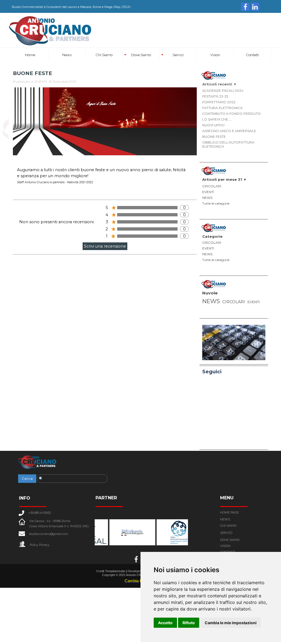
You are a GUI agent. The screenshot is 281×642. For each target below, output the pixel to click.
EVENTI (208, 192)
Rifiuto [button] (188, 622)
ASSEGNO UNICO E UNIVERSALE (229, 131)
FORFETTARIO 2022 (218, 102)
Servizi (178, 55)
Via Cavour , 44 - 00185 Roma (49, 521)
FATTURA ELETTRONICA (222, 108)
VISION (225, 546)
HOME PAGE (229, 512)
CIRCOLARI (211, 186)
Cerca (27, 478)
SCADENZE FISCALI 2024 (222, 90)
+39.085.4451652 (39, 513)
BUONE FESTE (214, 136)
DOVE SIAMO (230, 540)
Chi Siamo (104, 55)
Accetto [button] (165, 622)
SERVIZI (226, 533)
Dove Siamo (141, 55)
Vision (215, 55)
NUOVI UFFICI (213, 125)
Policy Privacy (39, 545)
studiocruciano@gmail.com (48, 534)
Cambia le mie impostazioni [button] (231, 622)
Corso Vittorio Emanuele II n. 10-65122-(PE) (59, 526)
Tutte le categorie (215, 203)
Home (30, 55)
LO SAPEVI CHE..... (217, 119)
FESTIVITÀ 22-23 (215, 96)
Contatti (252, 55)
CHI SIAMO (228, 526)
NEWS (207, 198)
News (67, 55)
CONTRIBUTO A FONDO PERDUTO (231, 113)
